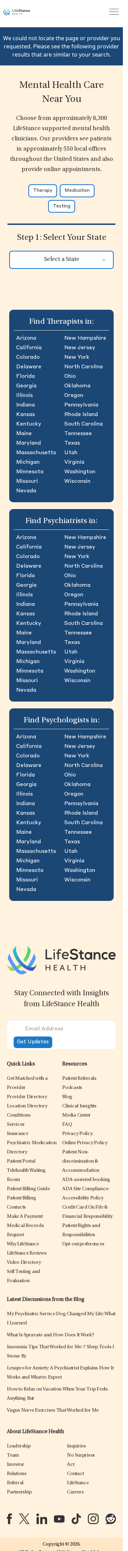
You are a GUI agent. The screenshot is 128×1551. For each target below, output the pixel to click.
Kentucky (28, 424)
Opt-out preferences (83, 1244)
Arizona (26, 338)
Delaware (28, 367)
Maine (24, 433)
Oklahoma (77, 386)
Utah (70, 453)
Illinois (24, 395)
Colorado (28, 357)
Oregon (73, 395)
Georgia (26, 386)
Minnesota (29, 472)
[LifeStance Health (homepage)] (16, 12)
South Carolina (83, 424)
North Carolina (83, 367)
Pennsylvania (81, 405)
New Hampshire (85, 338)
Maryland (28, 443)
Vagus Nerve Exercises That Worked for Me (53, 1410)
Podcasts (72, 1087)
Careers (75, 1492)
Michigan (28, 462)
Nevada (26, 491)
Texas (72, 443)
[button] (27, 1097)
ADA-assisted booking (86, 1179)
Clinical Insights (79, 1106)
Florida (25, 376)
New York (76, 357)
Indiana (25, 405)
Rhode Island (81, 414)
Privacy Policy (77, 1133)
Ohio (70, 376)
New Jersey (79, 348)
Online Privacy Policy (85, 1143)
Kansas (25, 414)
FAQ (67, 1124)
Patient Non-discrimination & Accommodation (80, 1161)
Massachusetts (36, 453)
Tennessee (78, 433)
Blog (67, 1097)
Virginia (74, 462)
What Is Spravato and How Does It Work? (50, 1335)
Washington (79, 472)
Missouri (27, 481)
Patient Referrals (79, 1078)
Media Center (76, 1115)
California (29, 348)
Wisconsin (77, 481)
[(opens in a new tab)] (9, 1519)
